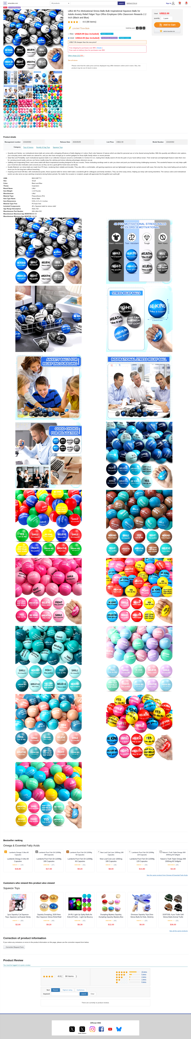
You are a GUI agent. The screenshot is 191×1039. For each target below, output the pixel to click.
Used (100, 38)
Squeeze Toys (58, 147)
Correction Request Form (15, 947)
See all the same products (178, 931)
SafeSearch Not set (132, 3)
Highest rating (67, 990)
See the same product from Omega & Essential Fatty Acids (167, 875)
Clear (92, 994)
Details (99, 48)
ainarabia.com (13, 3)
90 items (69, 976)
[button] (186, 3)
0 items (143, 982)
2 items (143, 977)
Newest (55, 990)
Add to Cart (169, 25)
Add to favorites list (169, 31)
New (91, 34)
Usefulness (80, 990)
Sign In (168, 3)
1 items (143, 979)
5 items (143, 974)
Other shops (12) (76, 55)
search (121, 3)
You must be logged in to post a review (16, 965)
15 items (144, 972)
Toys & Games (28, 147)
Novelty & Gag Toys (43, 147)
